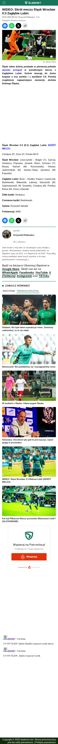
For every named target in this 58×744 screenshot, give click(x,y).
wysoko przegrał (12, 70)
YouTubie (41, 272)
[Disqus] (29, 669)
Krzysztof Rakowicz (27, 17)
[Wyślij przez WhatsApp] (11, 26)
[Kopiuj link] (25, 26)
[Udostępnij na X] (18, 26)
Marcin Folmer (51, 62)
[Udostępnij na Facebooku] (5, 26)
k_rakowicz (19, 242)
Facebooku (26, 272)
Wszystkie (9, 291)
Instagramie (24, 275)
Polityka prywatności (45, 742)
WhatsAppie (10, 272)
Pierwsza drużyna (18, 20)
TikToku (44, 275)
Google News (10, 269)
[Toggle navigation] (4, 3)
